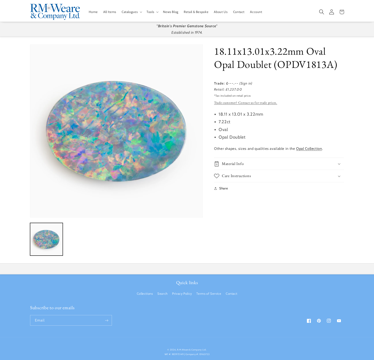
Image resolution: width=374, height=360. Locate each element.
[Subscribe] (107, 320)
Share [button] (223, 188)
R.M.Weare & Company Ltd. (192, 349)
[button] (131, 12)
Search (162, 294)
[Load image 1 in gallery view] (46, 239)
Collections (145, 294)
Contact (231, 294)
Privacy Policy (182, 294)
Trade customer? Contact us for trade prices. (245, 102)
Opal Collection (309, 148)
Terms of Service (208, 294)
